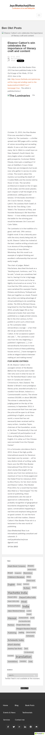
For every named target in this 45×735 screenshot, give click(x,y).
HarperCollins (12, 597)
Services (6, 720)
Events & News (9, 713)
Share (13, 60)
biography (18, 573)
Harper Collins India (13, 601)
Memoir (12, 618)
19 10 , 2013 (15, 57)
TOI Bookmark (28, 652)
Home (5, 705)
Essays (19, 584)
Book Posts (29, 705)
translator (23, 661)
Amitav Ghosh (32, 569)
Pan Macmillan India (24, 621)
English (11, 585)
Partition (11, 625)
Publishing (12, 633)
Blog (16, 705)
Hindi (24, 602)
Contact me (19, 720)
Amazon (31, 566)
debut (29, 577)
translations (12, 661)
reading (21, 632)
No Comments (16, 59)
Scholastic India (16, 640)
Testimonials (27, 713)
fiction (27, 588)
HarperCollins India (27, 597)
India (25, 606)
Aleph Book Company (16, 566)
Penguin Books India (23, 625)
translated (10, 655)
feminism (26, 584)
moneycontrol (23, 618)
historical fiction (14, 606)
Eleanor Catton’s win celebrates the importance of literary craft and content (22, 47)
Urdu (30, 661)
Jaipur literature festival (16, 611)
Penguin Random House (26, 629)
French (34, 587)
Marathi (29, 614)
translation (23, 657)
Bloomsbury (28, 573)
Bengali (10, 573)
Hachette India (17, 592)
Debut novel (31, 580)
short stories (14, 645)
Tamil (26, 648)
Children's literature (16, 577)
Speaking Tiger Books (15, 648)
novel (32, 618)
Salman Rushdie (30, 632)
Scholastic (30, 636)
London (29, 611)
